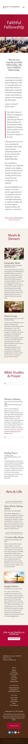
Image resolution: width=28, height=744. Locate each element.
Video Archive (14, 701)
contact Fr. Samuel (13, 356)
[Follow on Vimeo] (9, 732)
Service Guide (14, 697)
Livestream (14, 699)
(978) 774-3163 (7, 658)
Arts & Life (16, 220)
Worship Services (14, 638)
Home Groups (10, 315)
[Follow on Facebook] (12, 732)
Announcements (14, 674)
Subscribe (14, 726)
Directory (14, 679)
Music (14, 703)
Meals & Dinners (9, 218)
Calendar (14, 676)
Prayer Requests (14, 705)
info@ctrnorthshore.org (9, 660)
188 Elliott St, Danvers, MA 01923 (12, 656)
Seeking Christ (14, 689)
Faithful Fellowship (14, 688)
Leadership (14, 672)
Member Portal (14, 681)
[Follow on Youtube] (18, 732)
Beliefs (14, 670)
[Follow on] (15, 732)
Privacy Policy (6, 740)
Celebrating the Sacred (14, 691)
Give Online (14, 678)
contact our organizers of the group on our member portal (13, 431)
